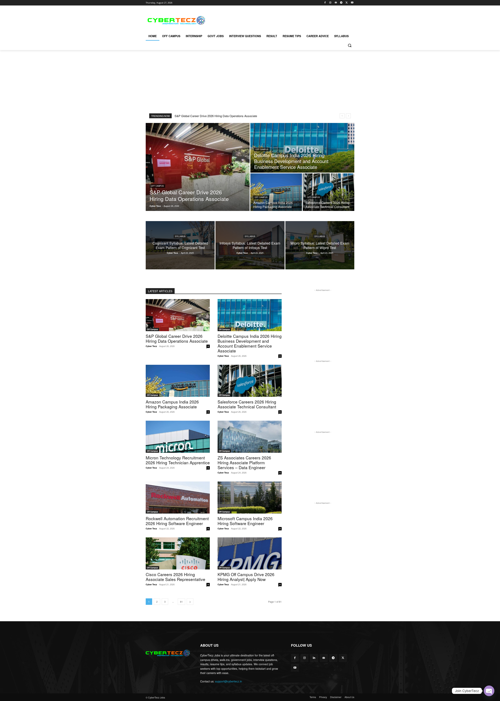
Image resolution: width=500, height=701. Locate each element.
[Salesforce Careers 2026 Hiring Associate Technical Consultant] (328, 192)
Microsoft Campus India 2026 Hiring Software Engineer (245, 520)
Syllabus (180, 236)
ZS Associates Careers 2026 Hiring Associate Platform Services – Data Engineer (244, 462)
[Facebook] (325, 3)
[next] (348, 115)
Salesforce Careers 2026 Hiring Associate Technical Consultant (247, 404)
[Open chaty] (489, 691)
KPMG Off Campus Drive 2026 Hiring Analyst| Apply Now (246, 576)
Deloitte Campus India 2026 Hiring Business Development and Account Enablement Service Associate (250, 343)
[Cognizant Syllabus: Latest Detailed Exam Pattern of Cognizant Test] (180, 245)
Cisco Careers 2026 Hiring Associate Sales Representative (175, 576)
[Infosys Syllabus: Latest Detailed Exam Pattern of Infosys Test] (249, 245)
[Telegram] (341, 3)
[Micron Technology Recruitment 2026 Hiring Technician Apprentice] (178, 437)
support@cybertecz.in (228, 681)
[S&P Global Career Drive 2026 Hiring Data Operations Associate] (198, 167)
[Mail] (336, 3)
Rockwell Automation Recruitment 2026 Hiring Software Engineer (177, 520)
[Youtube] (352, 3)
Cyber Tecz (151, 346)
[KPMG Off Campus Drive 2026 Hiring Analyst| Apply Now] (250, 553)
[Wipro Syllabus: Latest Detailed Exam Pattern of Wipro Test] (319, 245)
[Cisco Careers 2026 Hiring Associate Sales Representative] (178, 553)
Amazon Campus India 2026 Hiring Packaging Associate (172, 404)
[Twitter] (346, 3)
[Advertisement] (279, 20)
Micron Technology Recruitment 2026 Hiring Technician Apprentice (178, 460)
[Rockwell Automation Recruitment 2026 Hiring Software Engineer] (178, 497)
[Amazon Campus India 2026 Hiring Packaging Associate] (276, 192)
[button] (349, 45)
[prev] (342, 115)
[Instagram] (330, 3)
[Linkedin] (314, 658)
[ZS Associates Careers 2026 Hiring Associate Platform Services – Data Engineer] (250, 437)
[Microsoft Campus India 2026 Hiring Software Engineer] (250, 497)
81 (181, 601)
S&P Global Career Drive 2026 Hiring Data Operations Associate (216, 116)
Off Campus (157, 186)
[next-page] (190, 601)
